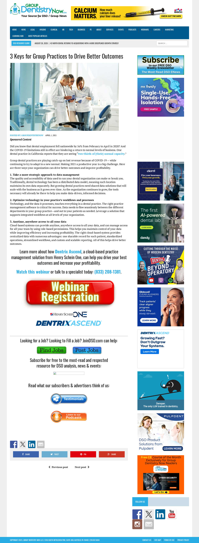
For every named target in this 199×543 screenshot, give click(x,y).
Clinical (54, 29)
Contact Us (146, 540)
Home (14, 29)
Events (121, 29)
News (23, 29)
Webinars (145, 29)
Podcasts (132, 29)
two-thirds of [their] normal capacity (101, 153)
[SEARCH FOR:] (171, 43)
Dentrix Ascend (68, 251)
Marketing (169, 29)
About (98, 29)
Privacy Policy (183, 540)
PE (91, 29)
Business (81, 29)
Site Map (157, 540)
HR (63, 29)
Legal (32, 29)
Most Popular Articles (37, 35)
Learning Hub (17, 35)
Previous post (60, 467)
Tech (71, 29)
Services (109, 29)
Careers (157, 29)
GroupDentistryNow (32, 135)
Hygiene (43, 29)
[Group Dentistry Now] (38, 10)
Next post (80, 467)
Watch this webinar (33, 271)
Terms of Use (169, 540)
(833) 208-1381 (107, 271)
